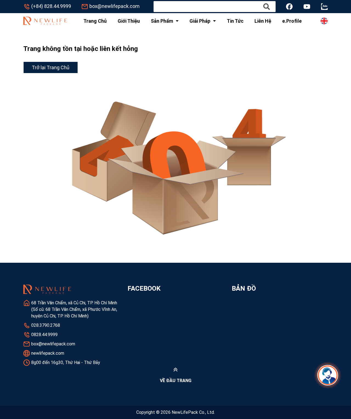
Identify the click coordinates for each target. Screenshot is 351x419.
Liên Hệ (262, 21)
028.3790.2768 (45, 325)
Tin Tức (235, 21)
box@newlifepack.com (114, 6)
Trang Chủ (95, 21)
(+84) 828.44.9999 (51, 6)
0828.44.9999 (44, 334)
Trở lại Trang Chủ (50, 67)
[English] (324, 21)
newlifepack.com (47, 353)
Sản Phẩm (162, 21)
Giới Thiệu (129, 21)
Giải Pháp (199, 21)
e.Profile (292, 21)
